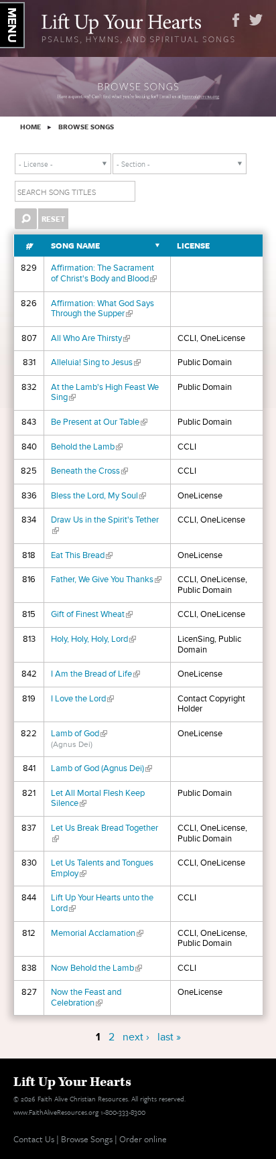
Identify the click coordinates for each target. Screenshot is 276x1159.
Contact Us (33, 1139)
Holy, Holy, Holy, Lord (93, 639)
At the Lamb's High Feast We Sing (105, 392)
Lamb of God (79, 733)
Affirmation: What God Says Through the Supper (102, 309)
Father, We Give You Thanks (106, 579)
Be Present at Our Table (99, 422)
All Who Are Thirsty (90, 338)
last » (169, 1037)
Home (30, 126)
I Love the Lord (82, 698)
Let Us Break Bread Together (104, 833)
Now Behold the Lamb (96, 968)
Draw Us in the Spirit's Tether (105, 525)
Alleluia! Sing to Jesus (96, 362)
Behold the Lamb (87, 446)
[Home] (138, 26)
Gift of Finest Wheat (92, 614)
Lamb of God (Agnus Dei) (101, 768)
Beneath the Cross (89, 471)
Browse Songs (86, 126)
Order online (143, 1139)
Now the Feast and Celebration (86, 997)
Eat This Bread (82, 555)
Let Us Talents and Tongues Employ (102, 868)
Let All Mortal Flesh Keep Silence (98, 798)
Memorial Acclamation (97, 933)
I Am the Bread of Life (95, 674)
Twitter (256, 20)
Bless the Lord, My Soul (98, 495)
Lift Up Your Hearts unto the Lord (102, 903)
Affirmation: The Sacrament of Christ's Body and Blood (104, 273)
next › (136, 1037)
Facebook (236, 20)
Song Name (75, 245)
